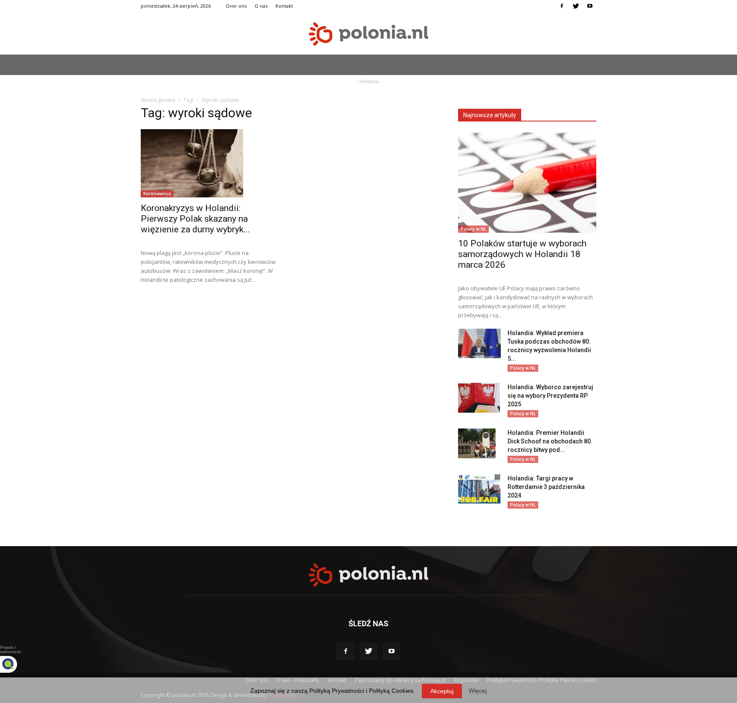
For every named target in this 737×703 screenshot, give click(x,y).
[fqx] (15, 664)
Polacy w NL (473, 229)
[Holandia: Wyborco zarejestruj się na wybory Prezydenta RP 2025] (479, 398)
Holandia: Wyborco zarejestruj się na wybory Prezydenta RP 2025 (550, 396)
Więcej (478, 690)
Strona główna (158, 100)
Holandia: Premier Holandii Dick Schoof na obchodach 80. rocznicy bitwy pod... (550, 441)
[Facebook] (561, 6)
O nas (261, 6)
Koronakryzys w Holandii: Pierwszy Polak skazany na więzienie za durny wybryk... (195, 218)
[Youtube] (589, 6)
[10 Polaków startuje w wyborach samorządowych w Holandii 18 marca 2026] (527, 183)
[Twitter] (575, 6)
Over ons (236, 6)
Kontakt (284, 6)
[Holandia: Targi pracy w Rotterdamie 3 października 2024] (479, 488)
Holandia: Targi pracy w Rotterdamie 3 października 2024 (546, 487)
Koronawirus (157, 194)
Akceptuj (441, 691)
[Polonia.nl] (368, 33)
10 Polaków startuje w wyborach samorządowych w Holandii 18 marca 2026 (522, 254)
